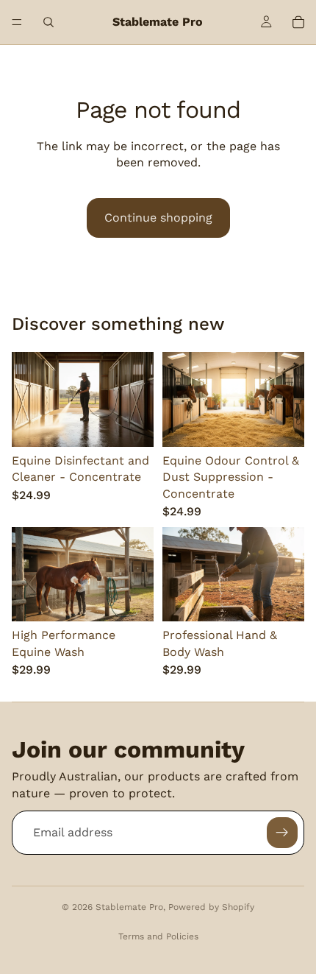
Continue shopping (158, 218)
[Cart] (298, 22)
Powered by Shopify (211, 907)
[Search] (48, 22)
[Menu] (17, 22)
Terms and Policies (158, 936)
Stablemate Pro (129, 907)
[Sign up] (282, 832)
